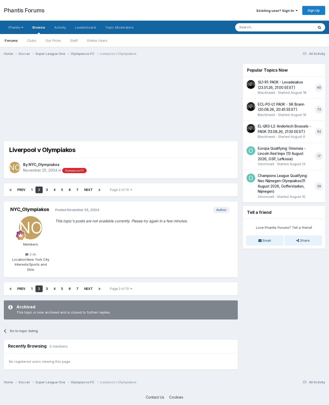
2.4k (32, 254)
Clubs (31, 40)
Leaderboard (85, 27)
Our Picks (53, 40)
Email (266, 240)
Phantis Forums (24, 10)
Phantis (14, 27)
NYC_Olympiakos (44, 164)
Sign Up (314, 10)
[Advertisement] (97, 100)
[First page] (10, 190)
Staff (74, 40)
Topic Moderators (119, 27)
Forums (11, 40)
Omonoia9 (266, 164)
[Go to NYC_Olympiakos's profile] (14, 167)
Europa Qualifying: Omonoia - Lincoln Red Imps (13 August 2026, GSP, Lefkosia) (282, 153)
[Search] (319, 27)
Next (88, 190)
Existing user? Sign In (276, 11)
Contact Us (155, 397)
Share (304, 240)
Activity (60, 27)
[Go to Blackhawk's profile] (250, 84)
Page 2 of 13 (120, 190)
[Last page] (99, 190)
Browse (38, 27)
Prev (21, 190)
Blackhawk (266, 92)
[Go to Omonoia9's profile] (250, 150)
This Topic (299, 27)
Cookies (176, 397)
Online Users (97, 40)
